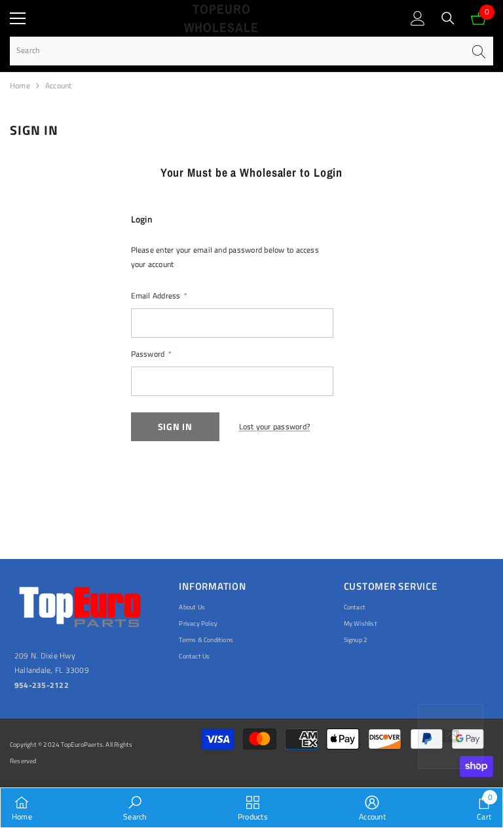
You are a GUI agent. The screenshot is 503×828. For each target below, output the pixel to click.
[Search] (448, 18)
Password (150, 354)
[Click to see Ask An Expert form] (450, 736)
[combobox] (237, 51)
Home (20, 85)
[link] (134, 807)
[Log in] (418, 18)
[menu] (18, 18)
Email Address (159, 295)
